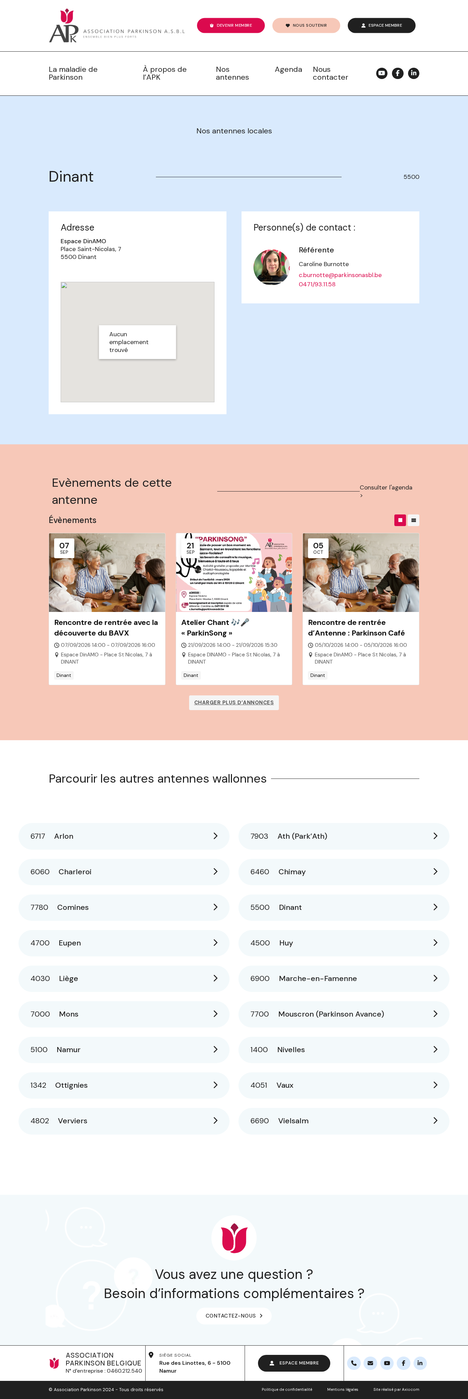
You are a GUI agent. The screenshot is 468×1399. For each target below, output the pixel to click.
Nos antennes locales (234, 131)
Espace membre (385, 25)
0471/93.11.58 (317, 284)
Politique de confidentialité (287, 1389)
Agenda (288, 70)
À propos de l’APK (165, 73)
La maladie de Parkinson (73, 73)
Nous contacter (330, 73)
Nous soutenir (310, 25)
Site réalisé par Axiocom (396, 1389)
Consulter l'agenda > (386, 491)
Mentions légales (342, 1389)
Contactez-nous (231, 1315)
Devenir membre (234, 25)
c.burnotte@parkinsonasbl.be (340, 275)
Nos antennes (232, 73)
